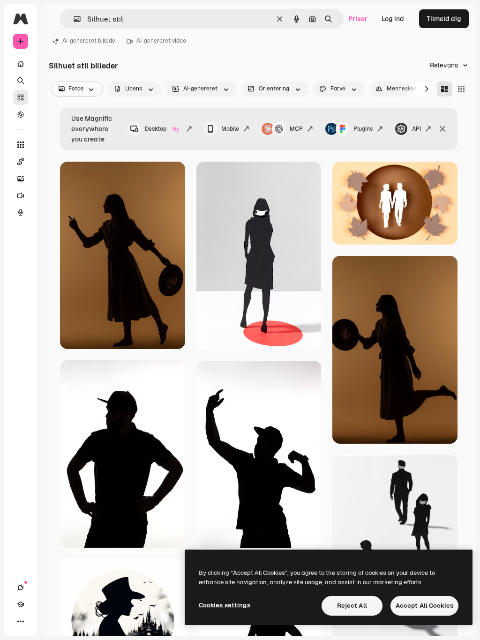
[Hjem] (20, 63)
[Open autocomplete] (73, 18)
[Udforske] (20, 114)
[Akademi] (20, 604)
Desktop (162, 129)
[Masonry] (444, 89)
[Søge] (20, 80)
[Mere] (20, 621)
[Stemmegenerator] (20, 212)
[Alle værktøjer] (20, 144)
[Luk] (442, 129)
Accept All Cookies (424, 606)
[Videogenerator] (20, 195)
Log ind (393, 19)
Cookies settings (224, 605)
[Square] (461, 89)
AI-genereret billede (88, 41)
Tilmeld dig (444, 19)
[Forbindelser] (20, 587)
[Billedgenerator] (20, 178)
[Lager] (20, 97)
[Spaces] (20, 161)
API (416, 129)
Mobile (230, 129)
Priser (358, 19)
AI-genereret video (161, 41)
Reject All (352, 606)
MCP (296, 129)
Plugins (363, 129)
